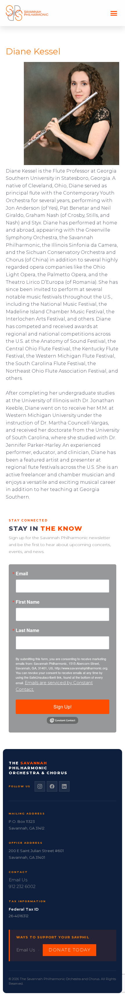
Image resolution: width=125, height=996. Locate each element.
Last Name (27, 630)
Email (22, 573)
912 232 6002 (22, 886)
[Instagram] (40, 786)
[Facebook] (52, 786)
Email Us (18, 880)
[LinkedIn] (64, 786)
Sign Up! (62, 706)
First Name (28, 602)
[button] (113, 13)
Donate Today (69, 950)
